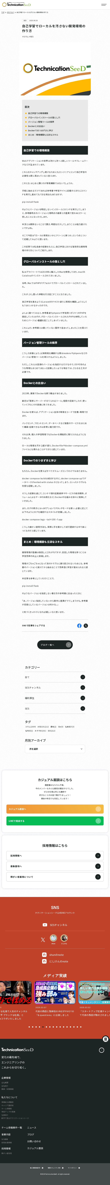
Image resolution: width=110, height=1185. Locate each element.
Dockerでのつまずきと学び (40, 130)
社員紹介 (4, 1115)
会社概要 (4, 1082)
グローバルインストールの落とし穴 (44, 117)
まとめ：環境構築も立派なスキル (43, 134)
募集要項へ (16, 866)
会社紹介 (4, 1086)
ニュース (31, 1127)
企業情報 (6, 1077)
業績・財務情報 (7, 1089)
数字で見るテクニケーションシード (15, 1118)
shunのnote (56, 954)
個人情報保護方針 (35, 1168)
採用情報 (6, 1148)
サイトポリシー (72, 1168)
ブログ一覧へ (47, 644)
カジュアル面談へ (17, 808)
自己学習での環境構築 (38, 113)
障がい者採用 (6, 1153)
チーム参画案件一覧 (11, 1127)
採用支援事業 (6, 1142)
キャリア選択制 (7, 1105)
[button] (29, 1026)
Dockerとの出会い (36, 126)
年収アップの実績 (8, 1111)
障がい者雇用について (21, 876)
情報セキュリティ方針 (54, 1168)
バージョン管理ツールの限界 (41, 121)
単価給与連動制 (7, 1102)
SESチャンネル (58, 925)
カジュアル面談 (35, 1148)
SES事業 (4, 1139)
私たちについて (9, 1097)
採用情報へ (16, 855)
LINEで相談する (17, 820)
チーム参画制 (6, 1108)
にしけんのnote (58, 961)
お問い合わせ (34, 1141)
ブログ (30, 1134)
